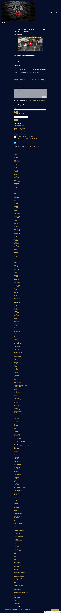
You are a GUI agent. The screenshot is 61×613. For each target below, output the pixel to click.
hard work (16, 425)
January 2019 (16, 227)
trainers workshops (17, 565)
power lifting (16, 493)
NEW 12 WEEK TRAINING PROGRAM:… (33, 138)
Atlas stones (16, 365)
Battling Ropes (16, 368)
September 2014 (17, 302)
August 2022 (16, 165)
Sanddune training (17, 511)
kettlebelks (16, 450)
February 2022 (16, 174)
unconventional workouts (19, 576)
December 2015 (17, 281)
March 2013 (16, 328)
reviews (15, 504)
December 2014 (17, 298)
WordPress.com (17, 603)
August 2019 (16, 217)
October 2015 (16, 283)
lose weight (16, 455)
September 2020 (17, 199)
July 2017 (15, 253)
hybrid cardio (16, 447)
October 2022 (16, 163)
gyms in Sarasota (17, 424)
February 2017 (16, 260)
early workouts (17, 402)
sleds (15, 521)
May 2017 (15, 256)
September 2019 (17, 216)
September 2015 (17, 285)
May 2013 (16, 325)
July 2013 (16, 322)
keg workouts (16, 448)
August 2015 (16, 286)
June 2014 (16, 306)
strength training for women (19, 542)
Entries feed (16, 600)
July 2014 (16, 305)
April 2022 (16, 171)
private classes (17, 497)
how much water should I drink (19, 437)
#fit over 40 (16, 339)
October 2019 (16, 214)
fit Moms (15, 412)
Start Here (57, 12)
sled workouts (16, 520)
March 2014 (16, 311)
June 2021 (16, 186)
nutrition (15, 475)
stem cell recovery (17, 533)
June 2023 (16, 154)
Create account (17, 597)
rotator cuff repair (17, 506)
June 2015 (16, 289)
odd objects (16, 478)
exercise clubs (16, 405)
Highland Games (17, 434)
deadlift (15, 395)
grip (14, 419)
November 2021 (17, 178)
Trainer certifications (18, 560)
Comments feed (17, 601)
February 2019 (16, 226)
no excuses (16, 473)
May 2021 (15, 187)
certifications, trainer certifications (20, 385)
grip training (16, 421)
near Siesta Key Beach (18, 468)
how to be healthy (17, 438)
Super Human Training (18, 550)
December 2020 (17, 194)
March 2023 (16, 157)
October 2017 (16, 249)
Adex (15, 359)
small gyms (16, 524)
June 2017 (16, 255)
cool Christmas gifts (18, 392)
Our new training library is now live (20, 128)
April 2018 (16, 240)
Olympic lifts (16, 481)
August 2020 (16, 200)
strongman (16, 549)
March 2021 (16, 190)
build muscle (16, 376)
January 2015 (16, 296)
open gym (16, 483)
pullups (15, 498)
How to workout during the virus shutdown (22, 445)
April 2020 (16, 206)
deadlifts (15, 396)
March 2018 (16, 242)
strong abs (16, 544)
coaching (15, 389)
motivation (16, 465)
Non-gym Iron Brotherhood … (28, 136)
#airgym (15, 336)
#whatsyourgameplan (18, 352)
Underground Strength (18, 578)
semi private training (18, 516)
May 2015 (15, 291)
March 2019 (16, 224)
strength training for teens (19, 540)
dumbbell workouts (17, 401)
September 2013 (17, 319)
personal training (17, 488)
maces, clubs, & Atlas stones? (19, 131)
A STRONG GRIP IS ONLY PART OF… (33, 146)
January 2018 (16, 245)
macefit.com (16, 457)
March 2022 (16, 173)
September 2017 (17, 250)
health (15, 428)
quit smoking (16, 500)
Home (52, 12)
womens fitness (17, 586)
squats (15, 529)
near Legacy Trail (17, 467)
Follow (15, 111)
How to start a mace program (19, 442)
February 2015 (16, 295)
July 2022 (16, 167)
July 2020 (16, 201)
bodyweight (16, 372)
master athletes (17, 458)
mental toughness (17, 464)
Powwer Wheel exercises (19, 496)
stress (15, 543)
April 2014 (16, 309)
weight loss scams (17, 582)
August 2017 (16, 252)
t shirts (15, 553)
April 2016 (16, 275)
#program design (17, 346)
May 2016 (16, 273)
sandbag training (17, 510)
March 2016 (16, 276)
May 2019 (16, 222)
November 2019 (17, 213)
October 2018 (16, 232)
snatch (15, 526)
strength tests (16, 537)
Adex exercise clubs (18, 360)
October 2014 (16, 301)
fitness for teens (17, 418)
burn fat (15, 378)
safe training (16, 507)
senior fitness (16, 517)
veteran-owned (17, 579)
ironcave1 (16, 31)
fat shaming (16, 408)
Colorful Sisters (21, 143)
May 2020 (16, 204)
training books (16, 566)
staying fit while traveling (19, 530)
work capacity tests (17, 589)
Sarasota (15, 514)
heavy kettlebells (17, 432)
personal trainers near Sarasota (20, 487)
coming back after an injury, (19, 391)
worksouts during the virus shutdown (21, 592)
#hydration (16, 345)
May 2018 (16, 239)
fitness (15, 416)
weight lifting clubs (17, 580)
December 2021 (17, 177)
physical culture (17, 491)
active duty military (17, 356)
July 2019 (16, 219)
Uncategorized (27, 31)
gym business (16, 422)
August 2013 (16, 321)
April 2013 (16, 327)
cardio (15, 379)
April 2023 (16, 155)
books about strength (18, 373)
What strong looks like (18, 129)
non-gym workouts (17, 474)
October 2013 (16, 318)
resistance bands (17, 503)
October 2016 (16, 266)
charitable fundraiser (18, 386)
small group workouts (18, 523)
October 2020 (16, 197)
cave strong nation (17, 382)
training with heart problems (19, 572)
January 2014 (16, 314)
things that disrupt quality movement (21, 126)
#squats (15, 347)
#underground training (18, 350)
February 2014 (16, 312)
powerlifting (16, 494)
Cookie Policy (22, 610)
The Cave (3, 22)
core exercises (16, 393)
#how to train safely (17, 343)
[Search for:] (21, 116)
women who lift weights (18, 585)
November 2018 (17, 230)
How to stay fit (16, 444)
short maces (16, 519)
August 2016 (16, 269)
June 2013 (16, 324)
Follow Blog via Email (20, 105)
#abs (15, 333)
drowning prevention (18, 399)
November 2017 (17, 247)
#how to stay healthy (18, 342)
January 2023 (16, 158)
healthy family (16, 431)
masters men (16, 460)
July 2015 (15, 288)
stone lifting (16, 534)
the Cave (15, 557)
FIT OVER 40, (16, 414)
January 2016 (16, 279)
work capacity (16, 588)
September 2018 (17, 233)
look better (16, 454)
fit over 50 (16, 415)
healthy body (16, 429)
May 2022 (16, 170)
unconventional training (18, 575)
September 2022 (17, 164)
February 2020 (16, 209)
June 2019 (16, 220)
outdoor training (17, 484)
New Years (16, 471)
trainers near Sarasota (18, 563)
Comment (44, 96)
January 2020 (16, 210)
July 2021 (15, 184)
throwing (15, 559)
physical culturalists (18, 490)
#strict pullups (16, 349)
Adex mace (16, 362)
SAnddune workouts (18, 513)
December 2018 (17, 229)
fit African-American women (19, 411)
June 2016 (16, 272)
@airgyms (16, 353)
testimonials (16, 555)
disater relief (16, 398)
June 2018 (16, 237)
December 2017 (17, 246)
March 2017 (16, 259)
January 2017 (16, 262)
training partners (17, 570)
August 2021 (16, 183)
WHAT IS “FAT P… (21, 138)
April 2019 (16, 223)
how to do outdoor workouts (19, 441)
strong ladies (16, 546)
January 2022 (16, 176)
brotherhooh (16, 375)
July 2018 (16, 236)
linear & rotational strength (19, 125)
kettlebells (16, 451)
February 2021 (16, 191)
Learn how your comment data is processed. (37, 100)
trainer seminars (17, 562)
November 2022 (17, 161)
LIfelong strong (17, 452)
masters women (17, 461)
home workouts (17, 435)
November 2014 (17, 299)
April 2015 (16, 292)
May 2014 (16, 308)
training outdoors (17, 569)
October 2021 (16, 180)
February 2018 (16, 243)
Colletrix (19, 136)
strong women (16, 547)
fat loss (15, 406)
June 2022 (16, 168)
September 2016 (17, 268)
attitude (15, 366)
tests (15, 556)
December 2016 (17, 263)
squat (15, 527)
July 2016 (16, 270)
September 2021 (17, 181)
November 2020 (17, 196)
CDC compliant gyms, (18, 383)
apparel (15, 363)
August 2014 (16, 304)
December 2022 (17, 160)
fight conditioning (17, 409)
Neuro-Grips (16, 470)
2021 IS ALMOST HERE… (22, 140)
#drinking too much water (19, 337)
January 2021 (16, 193)
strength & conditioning (18, 536)
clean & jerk (16, 388)
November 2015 (17, 282)
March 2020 (16, 207)
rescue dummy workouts (18, 501)
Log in (15, 598)
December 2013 (17, 315)
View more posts (36, 72)
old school (16, 480)
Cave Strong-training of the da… (31, 143)
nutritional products (17, 477)
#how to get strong (17, 340)
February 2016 (16, 278)
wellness (15, 583)
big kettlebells (16, 370)
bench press (16, 369)
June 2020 (16, 203)
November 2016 (17, 265)
